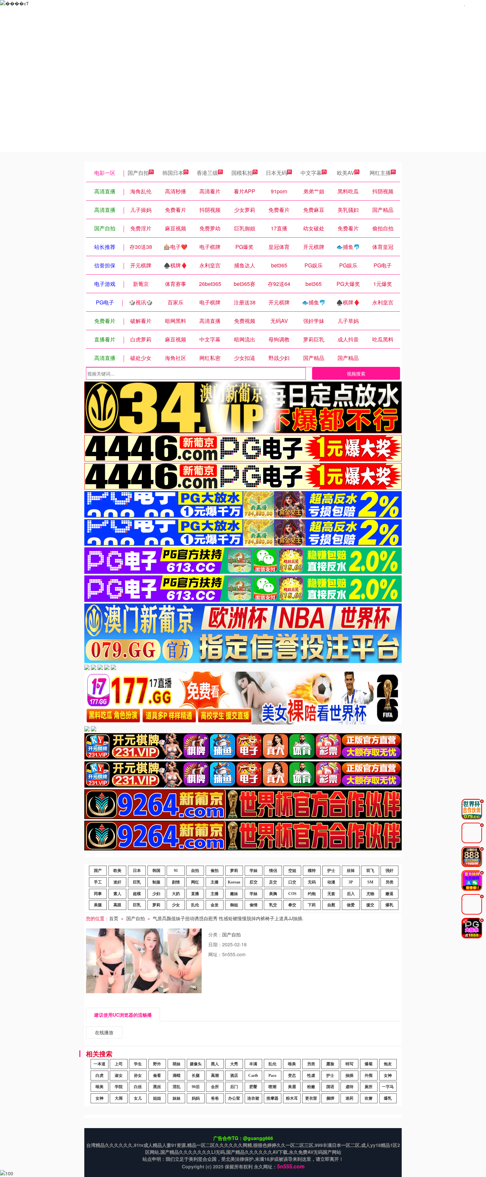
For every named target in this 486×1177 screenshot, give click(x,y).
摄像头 (196, 1064)
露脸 (330, 1064)
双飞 (370, 870)
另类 (389, 882)
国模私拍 (242, 173)
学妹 (254, 870)
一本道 (99, 1064)
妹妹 (177, 1098)
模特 (312, 870)
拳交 (292, 905)
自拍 (195, 870)
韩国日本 (172, 173)
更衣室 (311, 1098)
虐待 (349, 1086)
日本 (137, 870)
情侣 (273, 870)
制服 (156, 882)
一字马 (388, 1086)
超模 (137, 893)
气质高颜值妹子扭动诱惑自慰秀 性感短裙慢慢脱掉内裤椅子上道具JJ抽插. (228, 918)
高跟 (117, 905)
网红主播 (380, 173)
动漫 (331, 882)
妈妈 (196, 1098)
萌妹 (177, 1064)
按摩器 (272, 1098)
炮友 (388, 1064)
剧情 (176, 882)
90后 (196, 1086)
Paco (272, 1075)
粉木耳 (292, 1098)
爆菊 (369, 1064)
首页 (113, 918)
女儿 (138, 1098)
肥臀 (253, 1086)
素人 (117, 893)
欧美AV (345, 173)
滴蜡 (177, 1075)
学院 (119, 1086)
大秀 (234, 1064)
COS (292, 893)
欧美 (117, 870)
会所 (215, 1086)
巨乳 (137, 882)
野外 (157, 1064)
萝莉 (234, 870)
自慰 (331, 905)
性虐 (311, 1075)
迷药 (349, 1098)
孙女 (138, 1075)
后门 (234, 1086)
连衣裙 (253, 1098)
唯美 (292, 1064)
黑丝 (157, 1086)
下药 (312, 905)
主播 (215, 882)
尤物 (370, 893)
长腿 (196, 1075)
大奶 (176, 893)
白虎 (99, 1075)
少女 (176, 905)
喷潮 (272, 1086)
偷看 (157, 1075)
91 (176, 870)
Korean (234, 882)
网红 (195, 882)
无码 (312, 882)
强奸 (389, 870)
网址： (215, 954)
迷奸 (117, 882)
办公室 (234, 1098)
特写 (349, 1064)
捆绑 (330, 1098)
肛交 (254, 882)
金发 (215, 905)
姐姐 (157, 1098)
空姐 (292, 870)
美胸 (273, 893)
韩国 (156, 870)
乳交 (273, 905)
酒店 (234, 1075)
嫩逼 (389, 893)
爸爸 (215, 1098)
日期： (215, 944)
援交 (370, 905)
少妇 (156, 893)
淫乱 (177, 1086)
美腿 (98, 905)
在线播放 (104, 1032)
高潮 (215, 1075)
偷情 (254, 905)
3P (350, 882)
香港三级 (207, 173)
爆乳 (389, 905)
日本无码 (276, 173)
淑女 (119, 1075)
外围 (369, 1075)
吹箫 (369, 1098)
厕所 (369, 1086)
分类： (215, 934)
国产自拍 (138, 173)
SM (370, 882)
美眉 (292, 1086)
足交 (273, 882)
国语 (330, 1086)
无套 (331, 893)
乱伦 (195, 905)
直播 (195, 893)
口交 (292, 882)
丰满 (253, 1064)
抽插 (349, 1075)
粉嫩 (311, 1086)
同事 (98, 893)
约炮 (312, 893)
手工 (98, 882)
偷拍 (215, 870)
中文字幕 (311, 173)
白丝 (138, 1086)
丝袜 (351, 870)
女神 (388, 1075)
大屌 (119, 1098)
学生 (138, 1064)
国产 (98, 870)
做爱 (351, 905)
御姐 (234, 905)
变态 (292, 1075)
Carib (253, 1075)
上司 (119, 1064)
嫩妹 (234, 893)
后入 (351, 893)
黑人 (215, 1064)
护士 (331, 870)
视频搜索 (356, 373)
